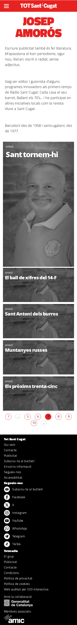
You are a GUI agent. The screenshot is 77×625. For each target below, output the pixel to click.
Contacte (10, 450)
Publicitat (10, 455)
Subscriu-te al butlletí (19, 461)
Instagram (19, 512)
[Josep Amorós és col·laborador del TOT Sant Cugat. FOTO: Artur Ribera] (38, 204)
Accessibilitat (13, 477)
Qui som (9, 444)
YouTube (17, 520)
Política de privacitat (18, 578)
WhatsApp (19, 528)
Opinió (9, 147)
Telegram (18, 536)
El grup (9, 556)
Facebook (18, 497)
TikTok (16, 544)
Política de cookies (17, 583)
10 (34, 422)
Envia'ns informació (17, 466)
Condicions (11, 572)
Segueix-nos (12, 472)
